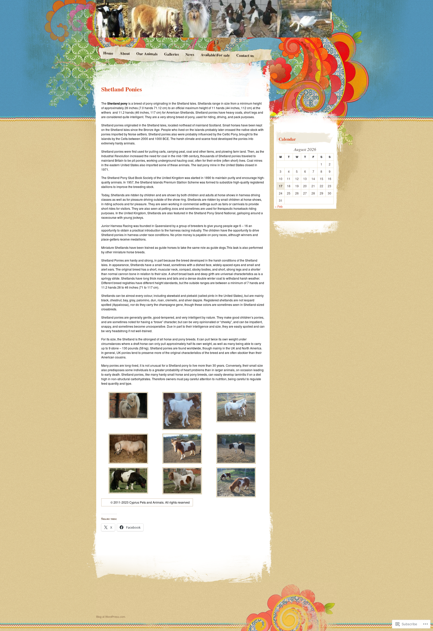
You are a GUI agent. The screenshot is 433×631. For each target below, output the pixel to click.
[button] (128, 406)
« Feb (279, 206)
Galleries (171, 54)
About (125, 53)
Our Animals (146, 53)
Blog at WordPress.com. (111, 616)
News (189, 54)
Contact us (245, 55)
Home (108, 53)
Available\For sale (215, 55)
